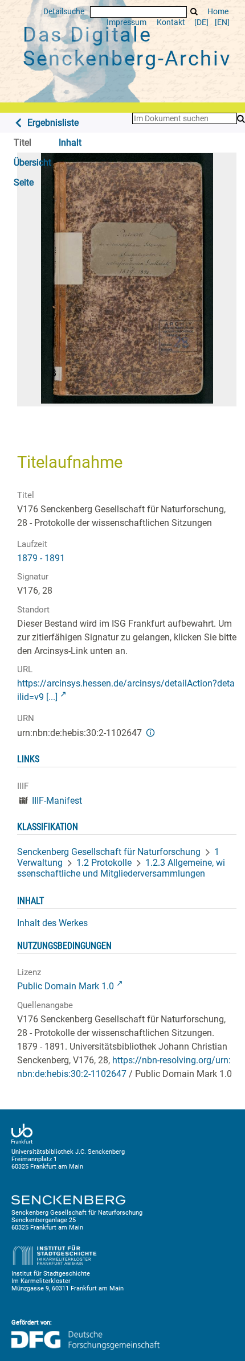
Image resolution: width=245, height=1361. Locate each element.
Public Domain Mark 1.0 (65, 986)
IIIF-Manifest (57, 800)
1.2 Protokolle (104, 862)
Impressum (126, 22)
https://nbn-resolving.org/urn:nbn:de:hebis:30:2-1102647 (124, 1067)
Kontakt (171, 22)
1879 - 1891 (41, 558)
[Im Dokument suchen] (241, 119)
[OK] (194, 11)
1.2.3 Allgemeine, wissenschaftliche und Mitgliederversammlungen (121, 868)
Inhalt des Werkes (52, 923)
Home (217, 12)
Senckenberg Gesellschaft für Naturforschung (109, 851)
